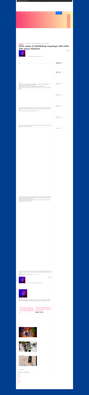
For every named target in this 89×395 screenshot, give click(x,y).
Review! (37, 12)
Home (19, 12)
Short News (53, 12)
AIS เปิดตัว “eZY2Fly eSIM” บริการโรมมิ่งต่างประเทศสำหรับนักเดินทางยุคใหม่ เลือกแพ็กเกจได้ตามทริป (35, 353)
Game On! (22, 12)
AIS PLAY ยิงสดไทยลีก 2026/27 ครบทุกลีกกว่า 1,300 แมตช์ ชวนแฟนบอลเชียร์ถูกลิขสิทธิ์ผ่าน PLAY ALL (35, 339)
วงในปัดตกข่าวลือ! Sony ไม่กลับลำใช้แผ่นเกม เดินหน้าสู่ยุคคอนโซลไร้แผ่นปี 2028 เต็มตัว (63, 81)
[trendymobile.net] (44, 6)
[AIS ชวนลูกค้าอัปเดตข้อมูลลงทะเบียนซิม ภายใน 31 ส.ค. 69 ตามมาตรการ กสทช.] (28, 365)
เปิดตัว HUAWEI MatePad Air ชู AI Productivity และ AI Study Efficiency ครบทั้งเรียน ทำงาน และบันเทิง (62, 92)
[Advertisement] (44, 35)
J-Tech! (48, 12)
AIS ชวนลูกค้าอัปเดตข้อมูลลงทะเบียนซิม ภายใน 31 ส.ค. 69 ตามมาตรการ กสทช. (33, 367)
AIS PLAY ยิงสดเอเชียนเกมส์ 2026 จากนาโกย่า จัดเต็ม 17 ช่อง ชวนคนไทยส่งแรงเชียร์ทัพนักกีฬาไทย (35, 324)
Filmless (27, 12)
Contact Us (64, 12)
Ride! (41, 12)
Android (20, 276)
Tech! (44, 12)
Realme (23, 276)
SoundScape (32, 12)
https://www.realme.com (36, 274)
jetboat (27, 56)
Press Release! (58, 12)
